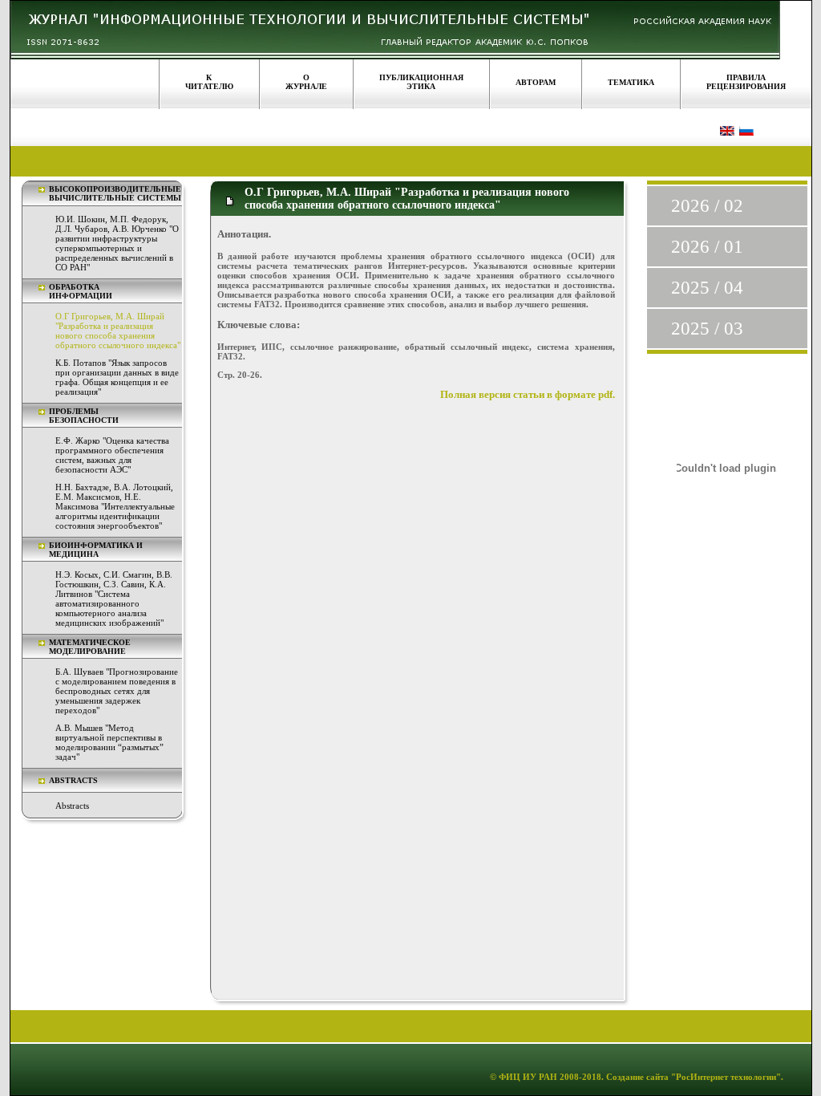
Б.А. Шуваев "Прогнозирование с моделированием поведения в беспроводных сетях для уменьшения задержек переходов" (116, 691)
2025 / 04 (707, 288)
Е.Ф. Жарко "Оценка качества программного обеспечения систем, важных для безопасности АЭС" (112, 455)
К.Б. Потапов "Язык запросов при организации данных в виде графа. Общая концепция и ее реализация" (117, 377)
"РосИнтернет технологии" (725, 1077)
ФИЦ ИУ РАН (528, 1077)
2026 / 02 (707, 206)
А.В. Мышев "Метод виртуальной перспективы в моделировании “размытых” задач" (109, 742)
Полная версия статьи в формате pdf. (527, 394)
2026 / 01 (707, 247)
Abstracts (72, 805)
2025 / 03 (707, 329)
